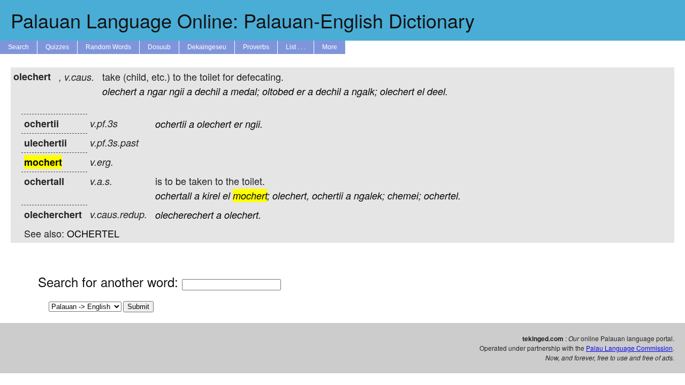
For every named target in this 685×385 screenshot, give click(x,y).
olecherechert (184, 214)
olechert (119, 91)
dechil (207, 91)
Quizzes (57, 47)
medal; (245, 91)
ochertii (170, 123)
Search (18, 47)
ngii (176, 91)
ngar (156, 91)
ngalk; (364, 91)
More (329, 47)
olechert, (290, 195)
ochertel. (442, 195)
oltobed (278, 91)
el (420, 91)
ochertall (173, 195)
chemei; (404, 195)
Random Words (108, 47)
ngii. (254, 123)
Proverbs (256, 47)
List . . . (296, 47)
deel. (437, 91)
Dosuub (159, 47)
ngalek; (369, 195)
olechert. (242, 214)
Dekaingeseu (206, 47)
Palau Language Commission (629, 347)
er (300, 91)
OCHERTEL (93, 233)
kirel (211, 195)
